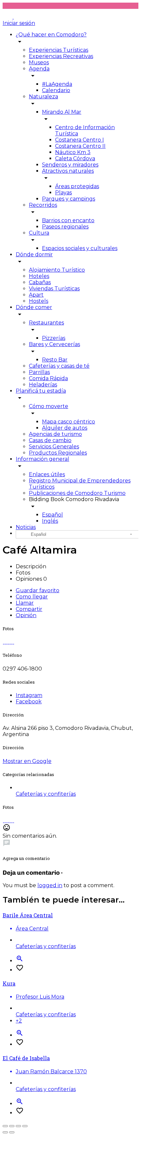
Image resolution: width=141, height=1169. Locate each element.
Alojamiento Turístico (57, 270)
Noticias (26, 527)
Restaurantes (46, 323)
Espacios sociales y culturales (79, 248)
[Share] (11, 1126)
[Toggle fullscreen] (18, 1126)
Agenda (39, 69)
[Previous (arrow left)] (5, 1132)
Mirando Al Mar (61, 112)
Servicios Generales (54, 446)
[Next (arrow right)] (11, 1132)
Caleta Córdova (75, 158)
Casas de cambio (50, 440)
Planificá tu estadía (41, 391)
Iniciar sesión (19, 23)
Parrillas (39, 372)
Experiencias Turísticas (58, 50)
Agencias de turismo (55, 434)
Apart (36, 295)
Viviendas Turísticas (54, 288)
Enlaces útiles (47, 474)
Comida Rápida (48, 378)
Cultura (39, 233)
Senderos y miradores (70, 165)
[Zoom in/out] (25, 1126)
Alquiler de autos (64, 428)
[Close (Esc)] (5, 1126)
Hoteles (39, 276)
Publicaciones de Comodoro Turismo (77, 493)
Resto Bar (55, 360)
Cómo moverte (48, 406)
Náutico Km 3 (73, 152)
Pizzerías (53, 338)
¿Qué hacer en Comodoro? (51, 34)
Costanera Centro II (80, 146)
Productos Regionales (58, 453)
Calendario (56, 90)
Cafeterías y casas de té (59, 366)
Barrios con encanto (68, 220)
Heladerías (43, 384)
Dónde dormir (34, 254)
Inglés (50, 521)
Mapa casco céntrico (68, 422)
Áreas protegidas (77, 186)
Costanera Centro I (79, 140)
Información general (42, 459)
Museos (39, 62)
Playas (63, 192)
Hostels (38, 301)
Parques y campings (68, 199)
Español (52, 515)
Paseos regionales (65, 227)
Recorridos (43, 205)
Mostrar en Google (27, 761)
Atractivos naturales (68, 171)
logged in (49, 885)
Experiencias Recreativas (61, 56)
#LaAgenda (57, 84)
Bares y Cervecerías (54, 344)
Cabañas (40, 282)
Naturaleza (43, 96)
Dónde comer (34, 307)
